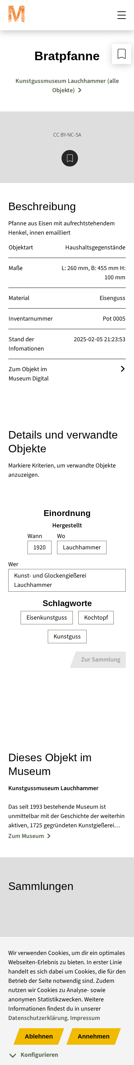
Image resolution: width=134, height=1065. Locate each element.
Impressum (85, 1018)
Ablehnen (39, 1036)
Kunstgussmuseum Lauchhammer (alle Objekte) (67, 86)
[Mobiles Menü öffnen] (122, 15)
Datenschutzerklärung (37, 1018)
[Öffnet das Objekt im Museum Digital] (122, 369)
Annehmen (94, 1036)
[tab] (67, 1055)
